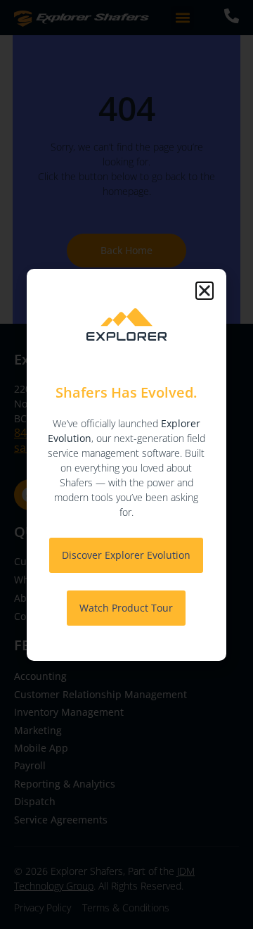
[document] (126, 464)
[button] (204, 290)
